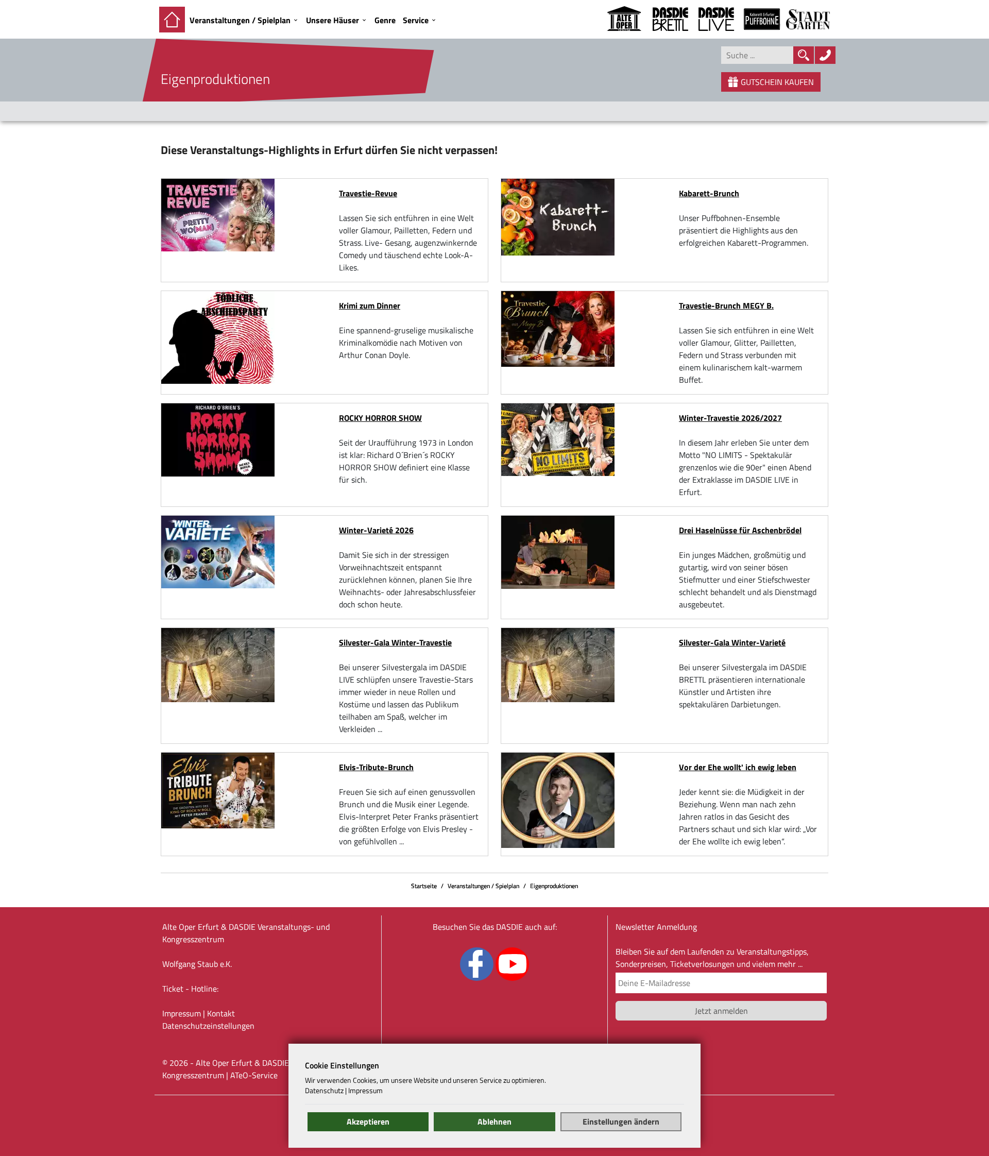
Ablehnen (494, 1121)
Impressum (181, 1013)
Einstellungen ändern (621, 1121)
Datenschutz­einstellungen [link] (208, 1025)
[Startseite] (172, 19)
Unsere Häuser (332, 20)
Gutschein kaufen (777, 82)
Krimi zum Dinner (369, 305)
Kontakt (221, 1013)
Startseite (424, 886)
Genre (385, 20)
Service (416, 20)
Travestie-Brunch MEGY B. (726, 305)
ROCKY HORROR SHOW (380, 418)
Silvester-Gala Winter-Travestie (395, 642)
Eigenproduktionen (554, 886)
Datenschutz (324, 1090)
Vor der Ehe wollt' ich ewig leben (737, 767)
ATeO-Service (254, 1075)
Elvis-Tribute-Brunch (376, 767)
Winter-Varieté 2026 (376, 530)
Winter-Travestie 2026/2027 (730, 418)
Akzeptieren (368, 1121)
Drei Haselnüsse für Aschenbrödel (740, 530)
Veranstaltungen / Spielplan (240, 20)
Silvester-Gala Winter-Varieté (732, 642)
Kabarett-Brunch (709, 193)
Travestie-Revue (368, 193)
